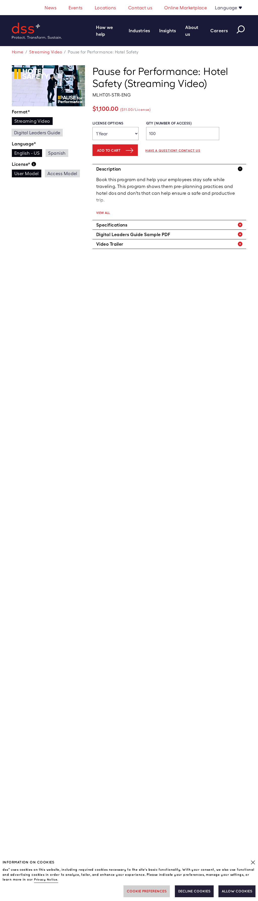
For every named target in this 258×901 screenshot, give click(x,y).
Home (17, 52)
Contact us (140, 7)
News (50, 7)
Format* (21, 111)
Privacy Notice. (46, 879)
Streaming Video (45, 52)
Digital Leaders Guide (37, 132)
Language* (24, 143)
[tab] (169, 169)
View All (103, 213)
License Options (107, 123)
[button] (110, 30)
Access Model (62, 173)
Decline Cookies (194, 891)
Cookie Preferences (147, 891)
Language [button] (226, 7)
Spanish (57, 153)
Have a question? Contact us (172, 150)
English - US (27, 153)
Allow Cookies (237, 891)
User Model (26, 173)
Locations (105, 7)
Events (76, 7)
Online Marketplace (185, 7)
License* (21, 164)
